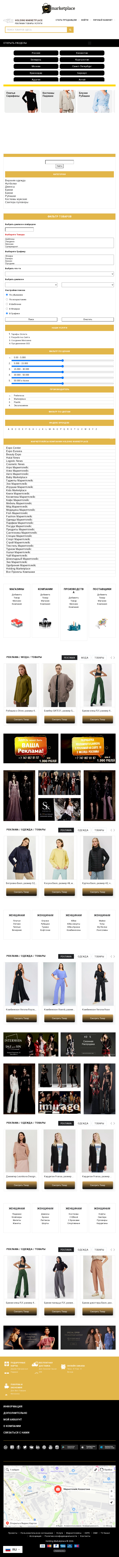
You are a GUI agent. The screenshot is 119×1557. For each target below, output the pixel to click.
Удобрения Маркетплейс (21, 565)
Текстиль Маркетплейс (20, 545)
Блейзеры (17, 1217)
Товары (99, 658)
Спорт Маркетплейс (18, 539)
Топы (102, 924)
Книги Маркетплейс (18, 493)
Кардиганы (102, 1223)
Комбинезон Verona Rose (96, 1009)
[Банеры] (59, 258)
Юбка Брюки (73, 927)
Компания (17, 604)
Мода (84, 658)
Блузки (45, 921)
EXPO (87, 1533)
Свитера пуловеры (16, 202)
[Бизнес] (59, 261)
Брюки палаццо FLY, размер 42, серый (64, 1303)
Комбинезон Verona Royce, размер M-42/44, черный (34, 1009)
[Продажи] (59, 263)
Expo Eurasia (14, 451)
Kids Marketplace (16, 490)
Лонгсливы (102, 930)
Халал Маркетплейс (18, 552)
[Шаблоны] (59, 239)
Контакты (85, 1536)
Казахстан (82, 53)
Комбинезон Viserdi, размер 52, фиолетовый (68, 1009)
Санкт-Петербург (82, 66)
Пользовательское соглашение (37, 1533)
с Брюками (73, 1220)
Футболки (11, 183)
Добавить (17, 594)
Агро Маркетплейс (17, 467)
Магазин (17, 601)
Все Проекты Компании (20, 572)
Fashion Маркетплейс (19, 516)
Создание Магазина (21, 340)
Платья (17, 921)
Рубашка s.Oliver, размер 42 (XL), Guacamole (30, 711)
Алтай (82, 79)
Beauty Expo (13, 454)
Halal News (13, 457)
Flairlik (17, 402)
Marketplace (20, 399)
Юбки (73, 921)
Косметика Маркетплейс (20, 497)
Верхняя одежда (15, 180)
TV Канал (105, 1533)
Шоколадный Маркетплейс (22, 559)
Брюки (9, 189)
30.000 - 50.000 (21, 375)
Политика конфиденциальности (61, 1536)
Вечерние (17, 930)
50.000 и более (21, 380)
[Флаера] (59, 256)
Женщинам (17, 915)
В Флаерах (14, 309)
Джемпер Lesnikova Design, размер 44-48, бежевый (34, 1176)
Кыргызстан (82, 59)
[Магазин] (59, 244)
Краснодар (36, 73)
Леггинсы (45, 1220)
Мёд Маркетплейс (17, 506)
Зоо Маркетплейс (16, 483)
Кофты (102, 1214)
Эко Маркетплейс (16, 562)
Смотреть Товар (21, 719)
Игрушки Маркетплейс (19, 487)
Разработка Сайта (20, 337)
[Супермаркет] (59, 246)
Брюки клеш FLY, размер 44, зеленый (26, 1303)
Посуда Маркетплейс (19, 526)
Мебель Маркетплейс (19, 503)
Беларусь (36, 59)
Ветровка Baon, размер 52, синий (24, 883)
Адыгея (36, 79)
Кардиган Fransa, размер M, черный (63, 1176)
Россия (36, 53)
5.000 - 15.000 (21, 363)
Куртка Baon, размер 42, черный (99, 883)
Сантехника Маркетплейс (21, 532)
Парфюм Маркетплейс (19, 523)
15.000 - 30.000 (21, 369)
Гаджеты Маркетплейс (19, 480)
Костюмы (74, 1214)
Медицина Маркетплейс (20, 510)
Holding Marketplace (18, 568)
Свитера (102, 1217)
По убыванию (16, 295)
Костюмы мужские (16, 199)
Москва (36, 66)
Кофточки (45, 930)
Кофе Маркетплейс (17, 500)
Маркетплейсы (74, 1533)
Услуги (59, 1533)
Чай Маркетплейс (17, 555)
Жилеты (17, 1220)
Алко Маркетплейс (17, 470)
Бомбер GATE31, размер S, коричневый (65, 711)
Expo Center (13, 448)
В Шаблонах (15, 304)
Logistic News (14, 461)
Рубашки (10, 196)
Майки (102, 921)
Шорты (45, 1223)
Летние (16, 924)
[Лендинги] (59, 241)
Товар (17, 598)
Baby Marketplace (16, 477)
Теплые (17, 927)
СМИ (95, 1533)
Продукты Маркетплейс (20, 529)
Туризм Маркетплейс (18, 549)
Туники (45, 927)
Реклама (69, 658)
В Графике (14, 313)
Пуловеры (102, 1220)
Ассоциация (35, 1536)
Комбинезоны (74, 930)
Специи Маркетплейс (19, 536)
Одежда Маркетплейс (19, 519)
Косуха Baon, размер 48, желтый (62, 883)
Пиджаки (17, 1214)
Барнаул (82, 73)
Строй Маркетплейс (18, 542)
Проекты (13, 1533)
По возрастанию (17, 299)
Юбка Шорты (73, 924)
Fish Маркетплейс (17, 513)
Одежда (83, 830)
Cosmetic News (15, 464)
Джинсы (10, 186)
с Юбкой (74, 1217)
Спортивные (73, 1223)
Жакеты (17, 1223)
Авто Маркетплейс (17, 474)
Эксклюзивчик (21, 405)
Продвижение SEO (20, 343)
